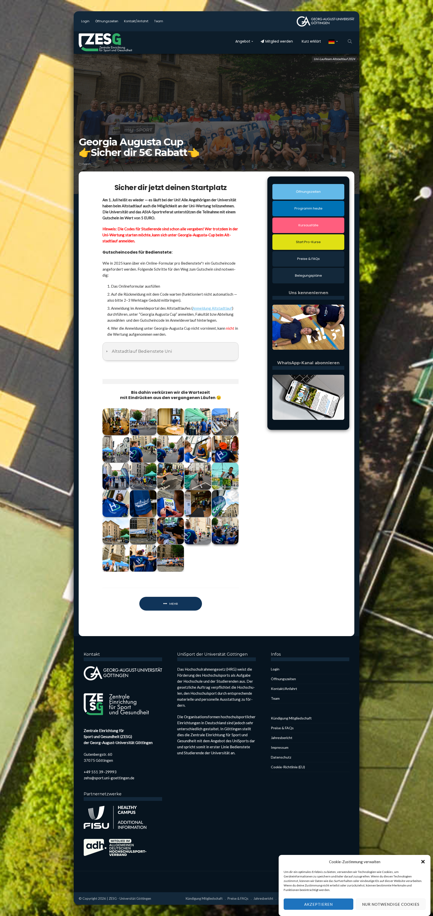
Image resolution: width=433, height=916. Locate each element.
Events (86, 163)
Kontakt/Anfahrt (136, 21)
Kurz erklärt (311, 41)
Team (158, 21)
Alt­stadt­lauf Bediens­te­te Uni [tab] (142, 351)
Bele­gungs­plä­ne (308, 275)
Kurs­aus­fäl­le (308, 225)
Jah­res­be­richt (281, 738)
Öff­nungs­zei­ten (106, 21)
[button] (422, 861)
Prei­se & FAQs (308, 258)
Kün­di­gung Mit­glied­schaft (291, 718)
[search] (349, 41)
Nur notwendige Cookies (390, 904)
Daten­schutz (281, 757)
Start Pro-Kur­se (308, 242)
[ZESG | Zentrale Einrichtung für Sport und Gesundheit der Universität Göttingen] (111, 42)
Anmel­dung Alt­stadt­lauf (212, 308)
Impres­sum (279, 747)
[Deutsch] (333, 41)
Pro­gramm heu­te (308, 208)
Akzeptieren (318, 904)
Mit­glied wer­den (279, 41)
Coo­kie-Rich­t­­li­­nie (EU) (288, 767)
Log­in (85, 21)
